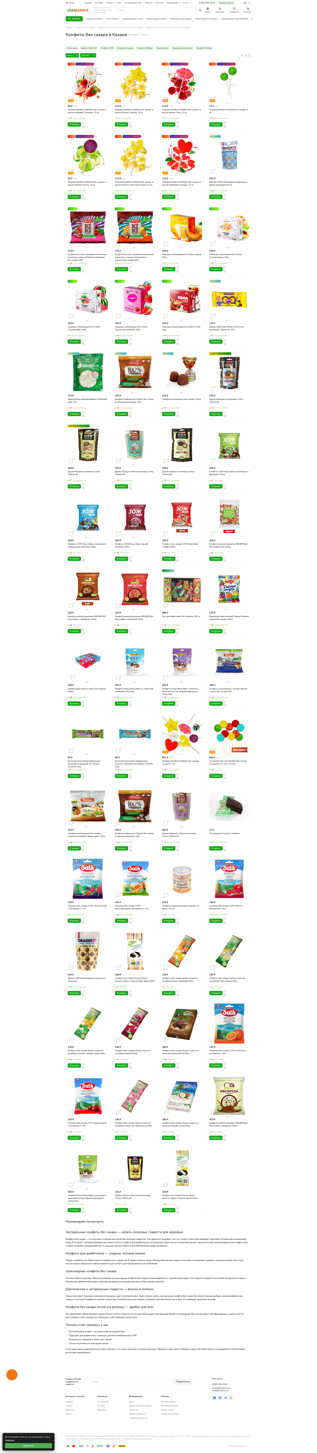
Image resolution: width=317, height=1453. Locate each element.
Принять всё (28, 1446)
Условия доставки (169, 1405)
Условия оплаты (168, 1401)
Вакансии (101, 1409)
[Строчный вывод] (245, 55)
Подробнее (9, 1440)
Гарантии (133, 1409)
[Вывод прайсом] (249, 55)
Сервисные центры (138, 1418)
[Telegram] (225, 1397)
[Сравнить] (83, 126)
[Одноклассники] (230, 1397)
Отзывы (101, 1405)
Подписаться (182, 1381)
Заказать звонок (226, 3)
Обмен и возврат (137, 1414)
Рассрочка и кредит (170, 1414)
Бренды (69, 1409)
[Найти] (200, 10)
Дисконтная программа (140, 1405)
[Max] (219, 1397)
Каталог (69, 1401)
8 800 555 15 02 (207, 3)
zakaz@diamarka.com (221, 1388)
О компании (103, 1401)
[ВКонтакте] (214, 1397)
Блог (131, 1401)
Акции (69, 1405)
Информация (135, 1396)
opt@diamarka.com (220, 1390)
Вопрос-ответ (167, 1409)
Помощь (165, 1396)
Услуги (69, 1414)
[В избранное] (83, 122)
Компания (102, 1396)
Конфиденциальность (237, 1446)
